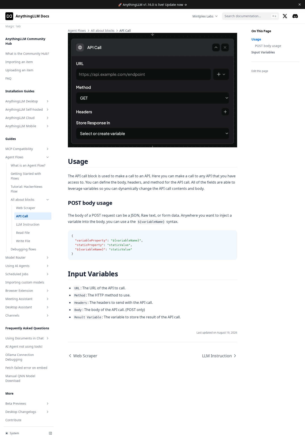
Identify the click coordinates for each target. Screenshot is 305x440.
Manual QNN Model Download (20, 378)
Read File (23, 233)
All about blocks (22, 199)
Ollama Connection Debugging (19, 357)
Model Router (15, 257)
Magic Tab (13, 26)
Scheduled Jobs (16, 274)
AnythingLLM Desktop (21, 101)
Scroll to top (258, 77)
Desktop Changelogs (20, 412)
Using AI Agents (17, 266)
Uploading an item (19, 70)
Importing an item (19, 62)
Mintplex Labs (202, 16)
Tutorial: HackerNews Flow (26, 188)
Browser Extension (19, 290)
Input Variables (263, 52)
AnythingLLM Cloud (20, 118)
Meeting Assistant (18, 299)
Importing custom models (24, 282)
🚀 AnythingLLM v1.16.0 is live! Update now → (152, 4)
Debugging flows (23, 249)
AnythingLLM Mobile (20, 126)
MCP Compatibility (19, 149)
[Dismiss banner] (299, 4)
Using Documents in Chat (24, 338)
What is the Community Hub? (27, 53)
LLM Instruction (28, 224)
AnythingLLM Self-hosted (24, 109)
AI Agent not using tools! (23, 346)
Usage (256, 39)
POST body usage (268, 46)
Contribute (13, 420)
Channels (12, 315)
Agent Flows (14, 157)
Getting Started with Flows (26, 175)
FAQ (8, 78)
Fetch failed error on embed (26, 368)
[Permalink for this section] (92, 161)
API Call (22, 216)
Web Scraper (25, 208)
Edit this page (259, 71)
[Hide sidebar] (50, 433)
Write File (23, 241)
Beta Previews (15, 403)
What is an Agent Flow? (28, 165)
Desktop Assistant (18, 307)
